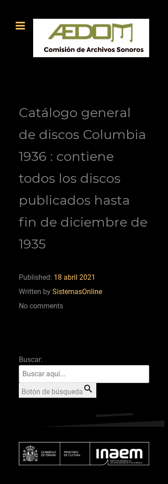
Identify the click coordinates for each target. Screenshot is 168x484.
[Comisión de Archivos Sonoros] (91, 38)
